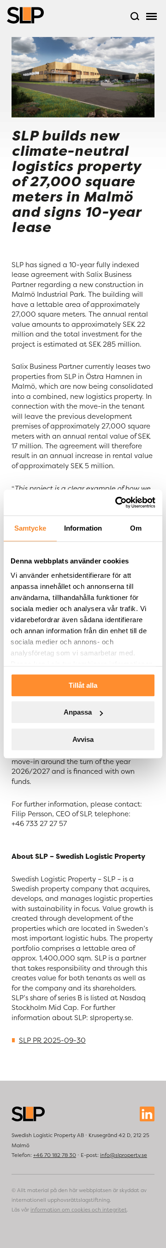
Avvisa (83, 739)
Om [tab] (136, 528)
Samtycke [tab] (30, 528)
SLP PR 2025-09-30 (52, 1040)
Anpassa (78, 712)
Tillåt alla (83, 685)
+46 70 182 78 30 (54, 1155)
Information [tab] (83, 528)
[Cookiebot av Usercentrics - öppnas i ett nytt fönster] (117, 502)
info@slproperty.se (123, 1155)
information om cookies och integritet (78, 1209)
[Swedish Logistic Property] (25, 15)
